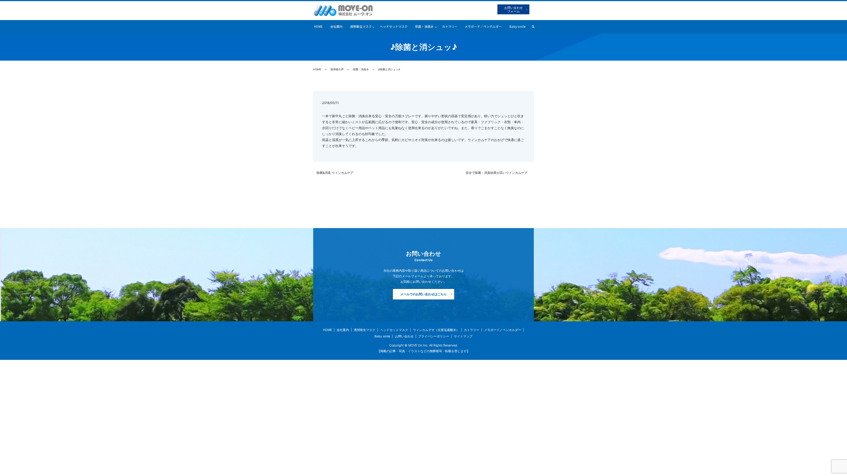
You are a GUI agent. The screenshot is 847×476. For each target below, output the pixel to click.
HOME (318, 26)
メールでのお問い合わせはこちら (423, 294)
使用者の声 (337, 69)
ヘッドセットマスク (394, 26)
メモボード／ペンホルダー (483, 26)
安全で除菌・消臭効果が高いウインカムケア (498, 173)
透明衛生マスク (361, 26)
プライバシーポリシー (433, 336)
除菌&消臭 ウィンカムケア (336, 173)
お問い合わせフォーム (513, 9)
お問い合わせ (404, 336)
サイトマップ (463, 336)
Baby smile (517, 26)
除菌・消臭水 (424, 26)
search (535, 26)
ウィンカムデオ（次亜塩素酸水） (436, 330)
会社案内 (336, 26)
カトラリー (449, 26)
